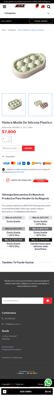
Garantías (6, 339)
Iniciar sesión (40, 21)
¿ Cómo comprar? (9, 336)
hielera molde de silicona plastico (31, 30)
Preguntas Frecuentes (11, 349)
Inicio (4, 30)
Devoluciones (8, 347)
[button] (26, 13)
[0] (37, 7)
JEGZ (12, 384)
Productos (12, 30)
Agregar (28, 148)
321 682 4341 (18, 172)
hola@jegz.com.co (12, 324)
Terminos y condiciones (12, 357)
